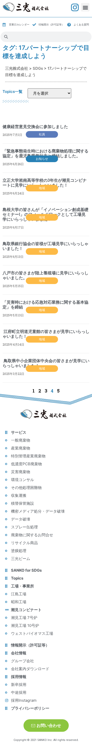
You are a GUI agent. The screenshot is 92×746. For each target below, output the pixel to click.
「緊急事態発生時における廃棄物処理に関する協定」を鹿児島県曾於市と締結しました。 (45, 153)
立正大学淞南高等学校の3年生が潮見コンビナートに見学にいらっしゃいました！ (45, 183)
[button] (85, 7)
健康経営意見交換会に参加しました (35, 126)
